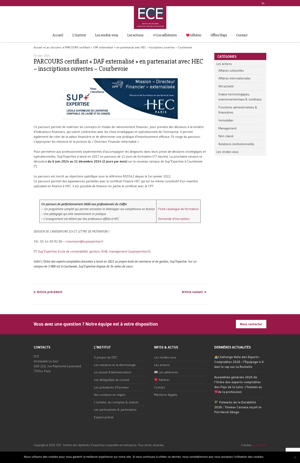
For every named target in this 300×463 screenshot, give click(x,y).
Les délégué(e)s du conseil (111, 380)
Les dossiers (53, 47)
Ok (268, 456)
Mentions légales (165, 395)
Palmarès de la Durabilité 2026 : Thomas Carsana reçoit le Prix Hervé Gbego (237, 407)
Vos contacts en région (110, 395)
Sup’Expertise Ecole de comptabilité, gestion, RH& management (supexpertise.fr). (94, 251)
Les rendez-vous (106, 35)
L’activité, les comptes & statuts (116, 402)
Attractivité (226, 86)
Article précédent (49, 292)
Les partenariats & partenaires (115, 409)
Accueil (57, 35)
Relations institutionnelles (236, 144)
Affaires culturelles (231, 70)
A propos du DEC (105, 357)
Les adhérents (167, 35)
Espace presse (104, 417)
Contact (242, 35)
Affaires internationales (234, 78)
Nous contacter (251, 324)
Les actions (135, 35)
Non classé (225, 136)
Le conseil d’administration (112, 372)
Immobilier (225, 120)
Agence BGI (259, 445)
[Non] (295, 457)
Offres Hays (219, 35)
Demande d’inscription (173, 219)
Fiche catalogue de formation (178, 209)
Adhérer (195, 35)
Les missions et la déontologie (115, 365)
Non (274, 456)
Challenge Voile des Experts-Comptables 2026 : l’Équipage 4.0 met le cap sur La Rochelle (239, 362)
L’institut (79, 35)
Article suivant (192, 292)
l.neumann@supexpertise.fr (84, 241)
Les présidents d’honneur (111, 387)
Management (227, 128)
